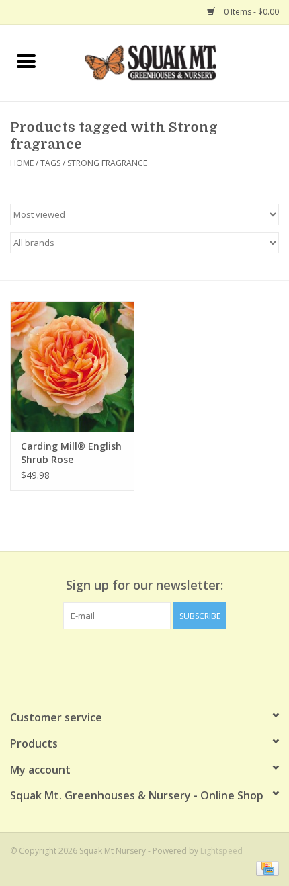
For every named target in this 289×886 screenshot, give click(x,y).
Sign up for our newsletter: (144, 585)
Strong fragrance (107, 163)
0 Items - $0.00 (250, 11)
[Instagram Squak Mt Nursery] (168, 657)
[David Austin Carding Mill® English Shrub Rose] (72, 366)
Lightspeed (221, 850)
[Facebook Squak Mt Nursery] (120, 657)
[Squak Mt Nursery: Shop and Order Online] (170, 61)
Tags (50, 163)
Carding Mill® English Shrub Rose (71, 453)
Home (22, 163)
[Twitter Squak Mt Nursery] (144, 657)
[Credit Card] (265, 867)
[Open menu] (26, 60)
